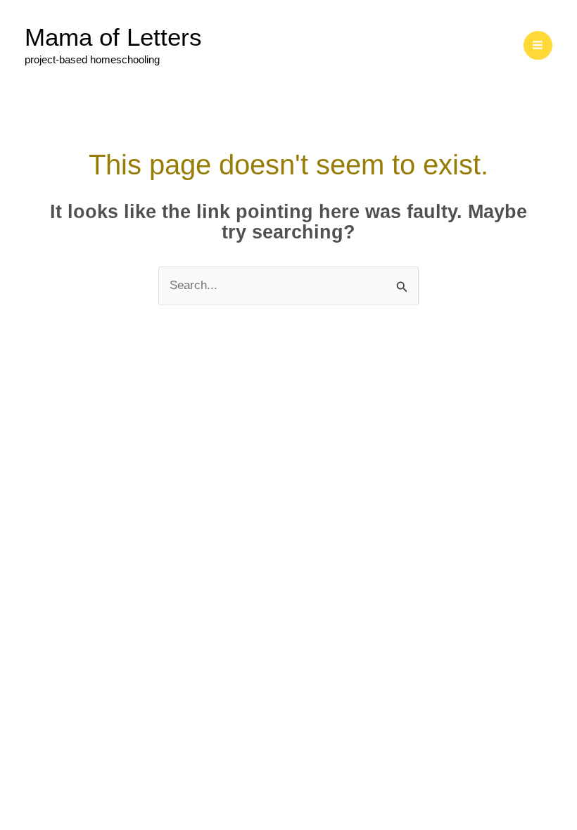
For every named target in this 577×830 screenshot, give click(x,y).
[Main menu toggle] (538, 45)
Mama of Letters (113, 37)
